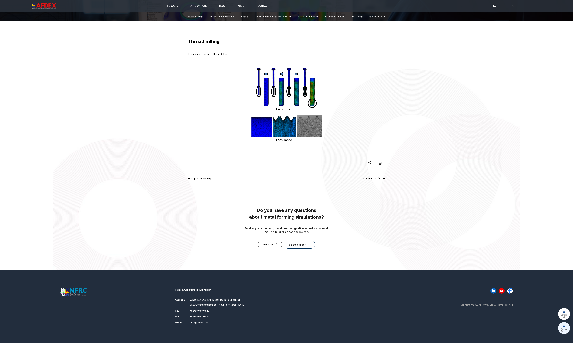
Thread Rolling (220, 53)
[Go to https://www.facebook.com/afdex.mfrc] (510, 291)
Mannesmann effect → (374, 178)
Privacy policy (204, 289)
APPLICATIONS (198, 5)
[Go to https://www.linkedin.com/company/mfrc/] (493, 291)
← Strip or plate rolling (199, 178)
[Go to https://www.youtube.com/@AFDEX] (501, 291)
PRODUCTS (172, 5)
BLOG (222, 5)
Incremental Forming (199, 53)
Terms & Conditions (185, 289)
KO (494, 5)
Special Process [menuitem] (376, 16)
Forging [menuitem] (244, 16)
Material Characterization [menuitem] (221, 16)
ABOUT (242, 5)
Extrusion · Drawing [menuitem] (335, 16)
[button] (513, 6)
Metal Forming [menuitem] (195, 16)
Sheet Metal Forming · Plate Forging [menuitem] (273, 16)
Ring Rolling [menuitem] (357, 16)
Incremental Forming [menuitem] (308, 16)
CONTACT (263, 5)
